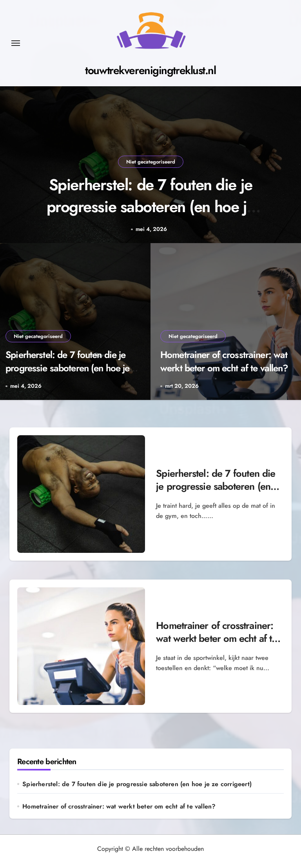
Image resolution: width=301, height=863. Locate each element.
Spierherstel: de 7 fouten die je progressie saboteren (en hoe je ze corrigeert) (151, 206)
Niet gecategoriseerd (150, 161)
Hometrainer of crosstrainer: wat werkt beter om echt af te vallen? (224, 361)
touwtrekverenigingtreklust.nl (150, 70)
